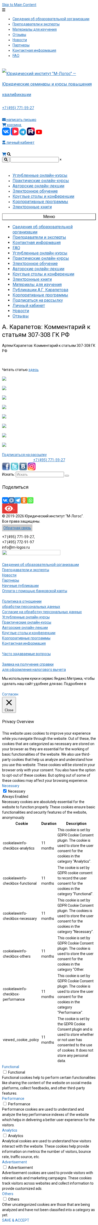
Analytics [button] (9, 1130)
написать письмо (21, 120)
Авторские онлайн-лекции (25, 627)
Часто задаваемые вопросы (26, 654)
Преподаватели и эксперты (25, 570)
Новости (9, 575)
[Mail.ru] (11, 500)
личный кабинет (20, 142)
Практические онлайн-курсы (26, 622)
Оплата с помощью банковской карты (34, 591)
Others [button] (7, 1194)
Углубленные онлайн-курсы (26, 617)
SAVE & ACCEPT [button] (15, 1220)
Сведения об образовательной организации (40, 565)
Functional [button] (10, 1067)
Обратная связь (17, 528)
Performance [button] (13, 1098)
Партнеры (10, 580)
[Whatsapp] (30, 500)
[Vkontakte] (5, 500)
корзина (14, 125)
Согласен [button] (10, 694)
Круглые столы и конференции (28, 633)
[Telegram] (18, 500)
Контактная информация (24, 643)
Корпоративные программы (26, 638)
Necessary (16, 791)
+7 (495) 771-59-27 (18, 108)
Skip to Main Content (19, 5)
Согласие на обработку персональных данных (42, 612)
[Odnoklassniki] (24, 500)
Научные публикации (20, 586)
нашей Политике (16, 689)
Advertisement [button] (14, 1162)
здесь (33, 370)
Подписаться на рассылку (24, 455)
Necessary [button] (10, 786)
